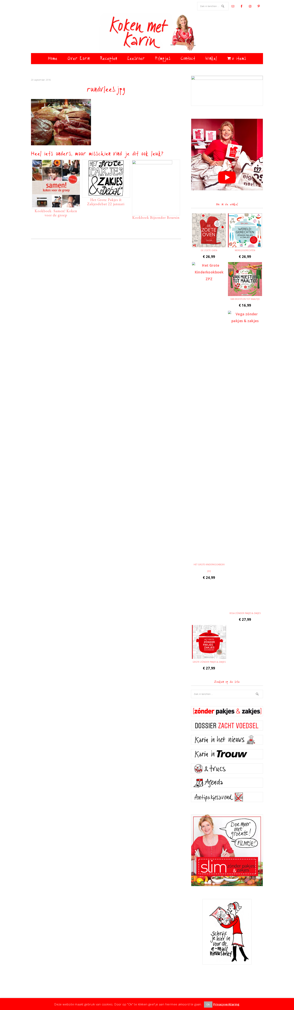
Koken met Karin (147, 33)
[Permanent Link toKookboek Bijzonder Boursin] (152, 163)
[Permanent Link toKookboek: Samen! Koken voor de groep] (56, 205)
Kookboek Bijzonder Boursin (156, 217)
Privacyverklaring (226, 1004)
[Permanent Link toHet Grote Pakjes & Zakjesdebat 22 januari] (106, 194)
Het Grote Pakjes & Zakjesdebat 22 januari (106, 201)
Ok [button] (208, 1004)
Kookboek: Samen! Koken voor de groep (56, 213)
